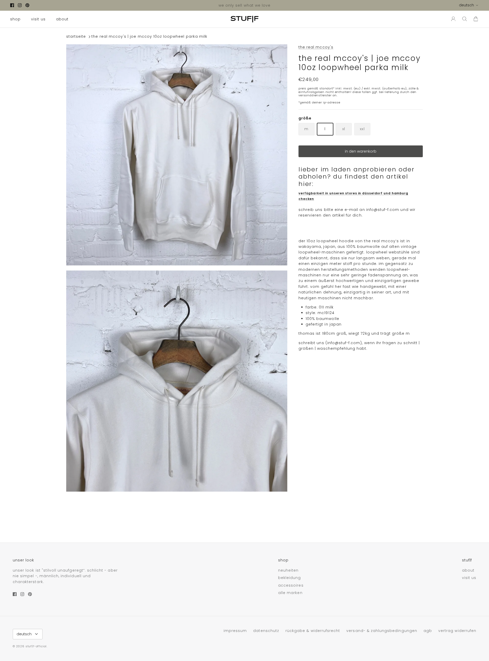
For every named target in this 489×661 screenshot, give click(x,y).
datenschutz (266, 630)
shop (15, 19)
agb (428, 630)
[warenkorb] (476, 19)
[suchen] (464, 19)
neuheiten (288, 570)
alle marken (290, 592)
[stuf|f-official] (244, 19)
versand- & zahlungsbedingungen (381, 630)
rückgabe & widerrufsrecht (313, 630)
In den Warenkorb (360, 151)
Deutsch (466, 5)
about (62, 19)
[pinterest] (27, 5)
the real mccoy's (315, 47)
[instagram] (20, 5)
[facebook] (12, 5)
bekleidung (289, 577)
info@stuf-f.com (382, 209)
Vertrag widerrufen (457, 630)
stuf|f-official (36, 646)
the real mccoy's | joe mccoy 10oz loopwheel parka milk (149, 36)
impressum (235, 630)
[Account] (452, 19)
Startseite (76, 36)
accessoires (291, 585)
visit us (38, 19)
